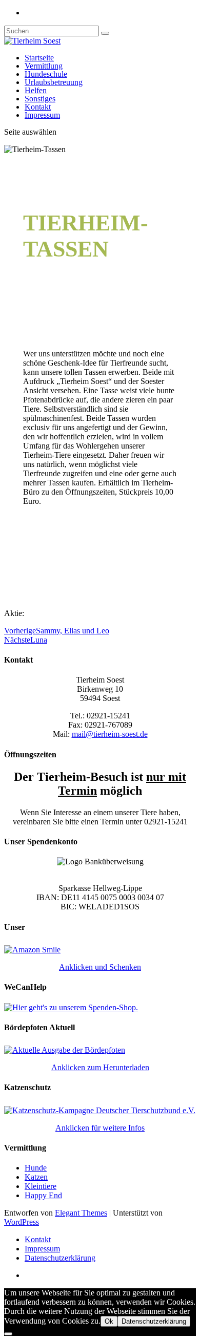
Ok (109, 1321)
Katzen (36, 1177)
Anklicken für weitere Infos (100, 1127)
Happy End (43, 1195)
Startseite (39, 57)
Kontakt (38, 106)
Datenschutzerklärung (60, 1257)
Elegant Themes (81, 1212)
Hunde (36, 1167)
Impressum (42, 115)
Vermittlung (44, 65)
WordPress (21, 1222)
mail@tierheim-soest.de (110, 734)
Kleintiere (40, 1186)
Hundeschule (46, 74)
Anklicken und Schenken (100, 967)
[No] (8, 1333)
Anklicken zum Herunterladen (100, 1067)
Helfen (36, 90)
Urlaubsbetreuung (54, 82)
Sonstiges (40, 98)
